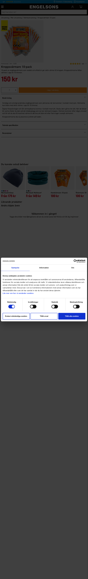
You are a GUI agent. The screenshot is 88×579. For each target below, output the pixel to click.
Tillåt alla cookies (72, 316)
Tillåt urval (44, 316)
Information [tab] (44, 268)
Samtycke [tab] (15, 268)
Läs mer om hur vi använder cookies (18, 293)
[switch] (33, 306)
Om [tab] (72, 268)
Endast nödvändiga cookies (16, 316)
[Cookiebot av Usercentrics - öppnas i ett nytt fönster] (75, 261)
